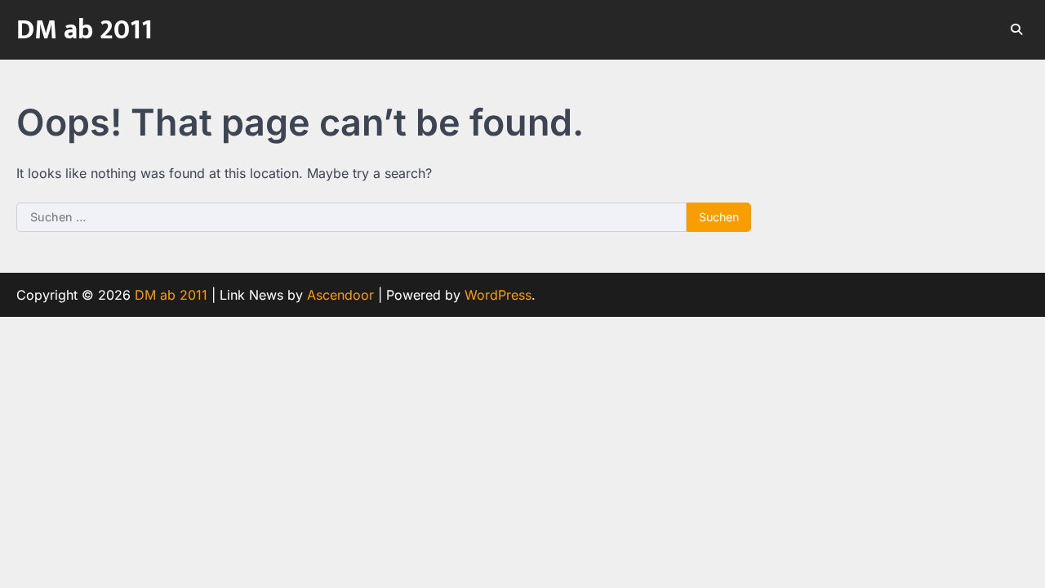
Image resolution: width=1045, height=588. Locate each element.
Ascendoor (340, 295)
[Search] (1016, 29)
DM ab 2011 (84, 30)
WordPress (498, 295)
